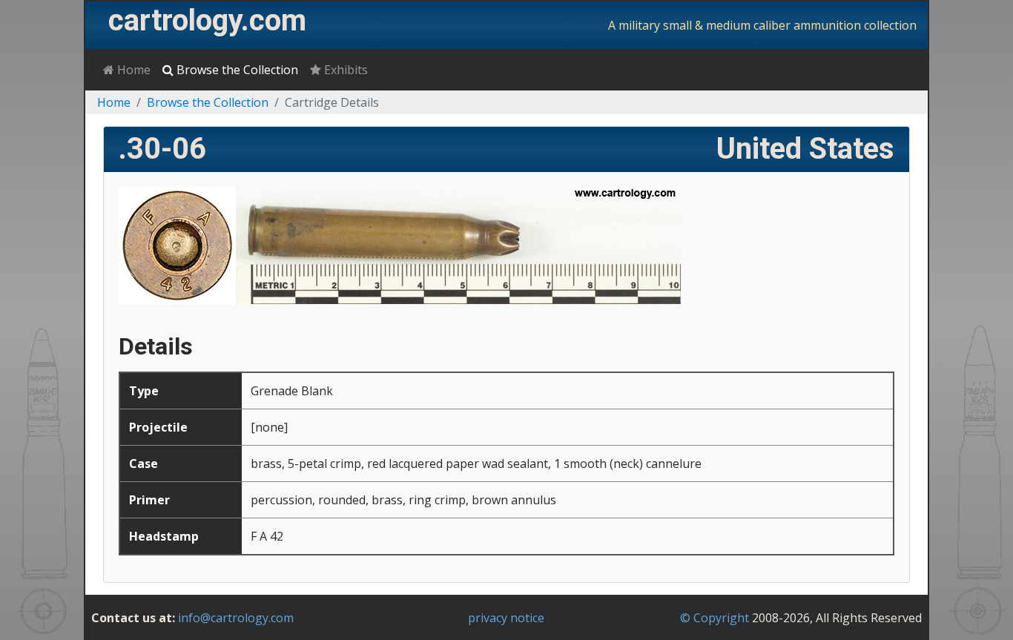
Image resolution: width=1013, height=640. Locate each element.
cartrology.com (207, 20)
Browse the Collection (236, 70)
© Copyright (714, 618)
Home (132, 70)
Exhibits (344, 70)
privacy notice (506, 618)
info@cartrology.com (236, 618)
